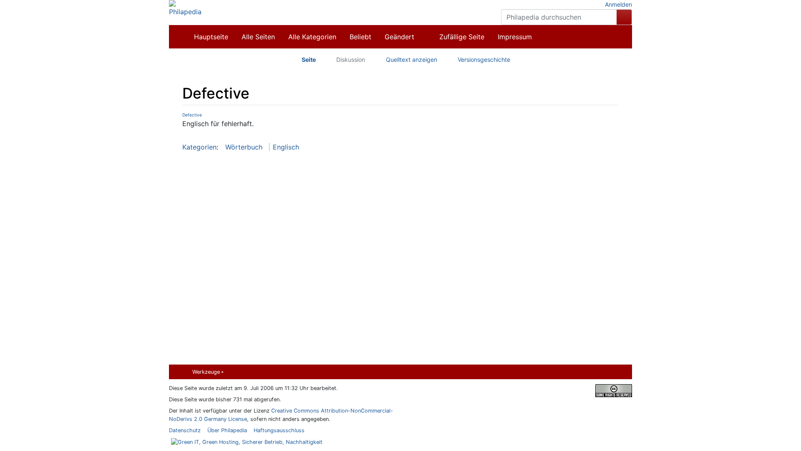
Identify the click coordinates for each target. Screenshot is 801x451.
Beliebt (360, 37)
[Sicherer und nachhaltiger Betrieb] (245, 441)
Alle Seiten (258, 37)
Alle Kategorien (312, 37)
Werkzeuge (206, 372)
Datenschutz (185, 430)
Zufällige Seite (461, 37)
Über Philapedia (227, 430)
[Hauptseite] (185, 7)
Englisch (286, 147)
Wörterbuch (243, 147)
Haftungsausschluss (279, 430)
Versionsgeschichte (484, 59)
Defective (192, 114)
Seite (309, 59)
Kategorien (199, 147)
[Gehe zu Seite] (624, 17)
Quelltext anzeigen (411, 59)
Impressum (515, 37)
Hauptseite (211, 37)
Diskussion (350, 59)
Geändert (399, 37)
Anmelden (618, 4)
